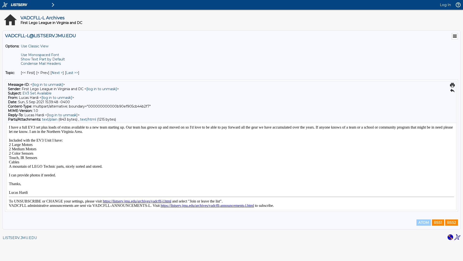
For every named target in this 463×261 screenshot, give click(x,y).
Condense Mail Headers (41, 63)
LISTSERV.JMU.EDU (20, 238)
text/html (88, 119)
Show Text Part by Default (43, 59)
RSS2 (451, 222)
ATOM (423, 222)
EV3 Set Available (37, 93)
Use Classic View (34, 46)
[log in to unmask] (47, 84)
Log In (445, 5)
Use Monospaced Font (40, 55)
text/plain (49, 119)
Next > (57, 73)
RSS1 (438, 222)
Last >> (72, 73)
